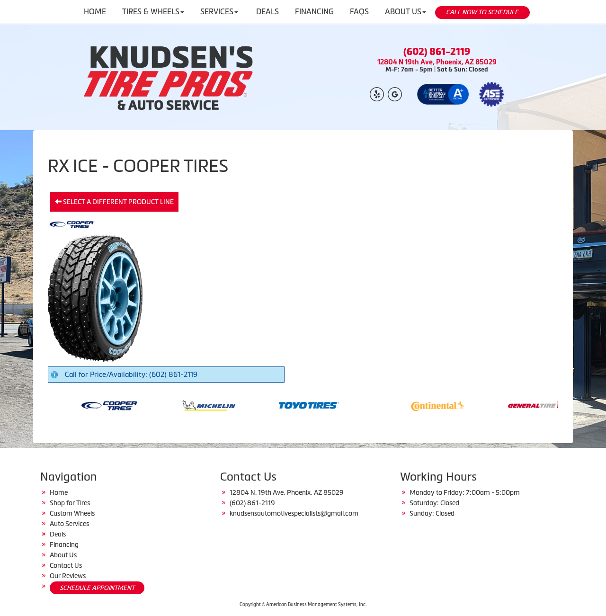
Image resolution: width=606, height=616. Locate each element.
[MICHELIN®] (192, 405)
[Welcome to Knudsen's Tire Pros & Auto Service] (169, 77)
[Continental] (421, 405)
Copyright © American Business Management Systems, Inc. (303, 604)
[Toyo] (292, 405)
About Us (63, 555)
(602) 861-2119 (436, 51)
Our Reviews (68, 576)
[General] (520, 405)
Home (59, 492)
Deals (58, 534)
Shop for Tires (70, 503)
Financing (64, 544)
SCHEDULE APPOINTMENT (97, 587)
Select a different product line (118, 201)
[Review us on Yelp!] (377, 93)
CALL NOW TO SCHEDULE (482, 12)
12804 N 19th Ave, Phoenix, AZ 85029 (437, 62)
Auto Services (69, 523)
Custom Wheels (72, 513)
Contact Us (66, 565)
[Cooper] (92, 405)
